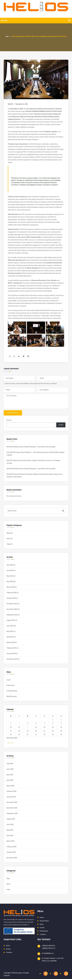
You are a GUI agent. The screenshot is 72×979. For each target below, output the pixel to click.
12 (27, 727)
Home (7, 36)
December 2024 (12, 659)
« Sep (8, 743)
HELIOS (10, 104)
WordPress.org (11, 696)
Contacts (43, 934)
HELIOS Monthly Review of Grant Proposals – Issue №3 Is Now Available (31, 447)
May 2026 (10, 576)
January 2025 (11, 653)
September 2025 (12, 615)
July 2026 (10, 565)
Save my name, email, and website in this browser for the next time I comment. (31, 383)
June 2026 (10, 570)
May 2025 (10, 631)
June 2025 (10, 626)
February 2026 (11, 592)
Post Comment (12, 413)
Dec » (12, 743)
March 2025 (10, 642)
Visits (8, 544)
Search (9, 420)
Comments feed (12, 691)
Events (42, 927)
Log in (9, 680)
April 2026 (10, 581)
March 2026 (10, 587)
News (8, 538)
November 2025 (12, 609)
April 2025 (10, 637)
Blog (8, 533)
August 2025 (11, 620)
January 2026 (11, 598)
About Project (44, 921)
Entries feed (11, 685)
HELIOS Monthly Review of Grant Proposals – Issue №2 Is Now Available (31, 468)
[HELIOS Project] (36, 8)
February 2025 (11, 648)
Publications (44, 931)
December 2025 (12, 603)
